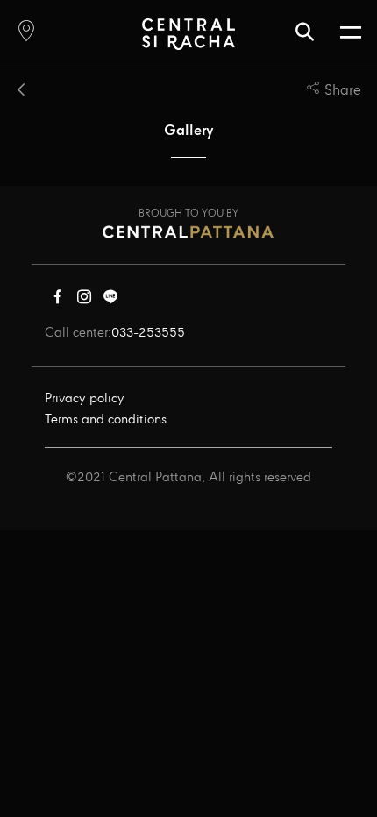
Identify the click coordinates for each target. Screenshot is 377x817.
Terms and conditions (106, 420)
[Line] (110, 300)
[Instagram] (84, 300)
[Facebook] (58, 300)
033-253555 (148, 333)
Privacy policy (84, 398)
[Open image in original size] (188, 34)
